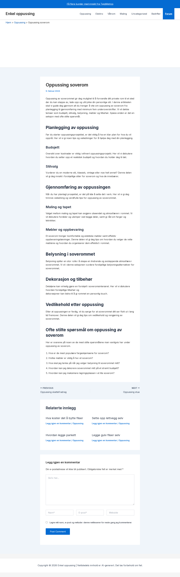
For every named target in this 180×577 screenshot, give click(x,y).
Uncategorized (139, 13)
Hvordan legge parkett (61, 435)
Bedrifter (156, 13)
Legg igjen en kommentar (58, 423)
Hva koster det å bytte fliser (64, 418)
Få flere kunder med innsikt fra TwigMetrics (90, 4)
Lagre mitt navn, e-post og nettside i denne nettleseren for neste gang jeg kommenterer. (91, 522)
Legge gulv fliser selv (106, 435)
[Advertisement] (90, 45)
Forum (168, 13)
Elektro (99, 13)
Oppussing (85, 13)
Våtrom (111, 13)
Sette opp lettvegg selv (107, 418)
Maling (123, 13)
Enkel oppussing (20, 14)
